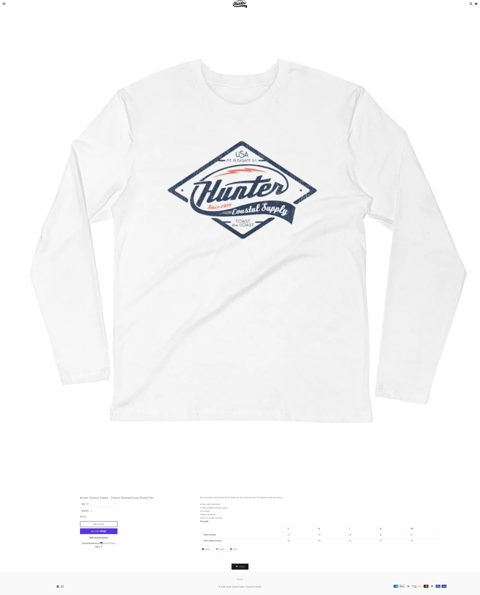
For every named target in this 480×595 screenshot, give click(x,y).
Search (240, 579)
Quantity (85, 510)
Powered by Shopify (253, 586)
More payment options (99, 537)
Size (83, 503)
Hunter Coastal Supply (235, 586)
